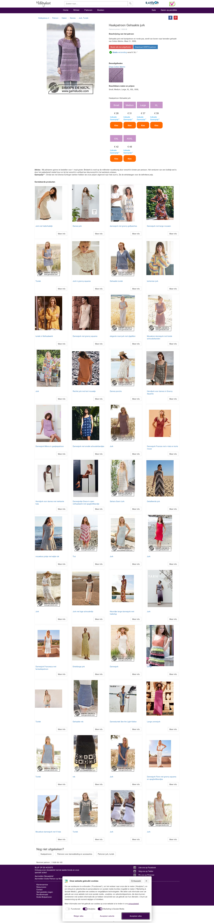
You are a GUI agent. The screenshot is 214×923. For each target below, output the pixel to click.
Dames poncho (116, 391)
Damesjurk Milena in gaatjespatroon (50, 446)
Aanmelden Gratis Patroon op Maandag (50, 878)
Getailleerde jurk (153, 501)
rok (74, 776)
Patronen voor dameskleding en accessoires (74, 854)
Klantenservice (42, 884)
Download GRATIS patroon (145, 47)
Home (65, 10)
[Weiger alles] (146, 881)
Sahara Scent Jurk (117, 501)
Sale (154, 10)
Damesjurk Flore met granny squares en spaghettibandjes (161, 777)
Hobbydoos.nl (43, 18)
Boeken (100, 10)
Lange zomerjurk (153, 721)
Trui (74, 556)
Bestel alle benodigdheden (120, 47)
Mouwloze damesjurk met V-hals (48, 831)
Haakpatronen (46, 854)
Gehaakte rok (78, 721)
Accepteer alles (136, 916)
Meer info (61, 233)
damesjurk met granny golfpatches (123, 226)
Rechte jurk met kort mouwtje (84, 391)
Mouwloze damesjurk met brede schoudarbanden (159, 337)
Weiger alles (78, 916)
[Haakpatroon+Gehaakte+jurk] (169, 17)
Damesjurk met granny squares (85, 336)
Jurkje (149, 666)
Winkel (76, 10)
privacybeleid (133, 903)
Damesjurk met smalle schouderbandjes (88, 446)
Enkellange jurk (79, 666)
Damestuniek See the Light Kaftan (123, 721)
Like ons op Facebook (147, 867)
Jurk (37, 391)
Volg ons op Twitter (145, 871)
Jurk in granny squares (82, 281)
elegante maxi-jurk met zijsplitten (122, 336)
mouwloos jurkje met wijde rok (47, 556)
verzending (120, 52)
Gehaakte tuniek (116, 281)
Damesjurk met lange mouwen (159, 226)
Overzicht (137, 881)
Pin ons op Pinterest (146, 875)
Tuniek (38, 281)
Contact (39, 889)
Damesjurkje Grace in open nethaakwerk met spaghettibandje (86, 502)
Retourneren (41, 887)
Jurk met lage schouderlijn (83, 611)
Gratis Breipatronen (44, 897)
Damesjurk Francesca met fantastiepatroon (46, 667)
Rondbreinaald (42, 894)
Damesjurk (114, 666)
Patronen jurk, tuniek (106, 854)
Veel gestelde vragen (44, 892)
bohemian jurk (152, 281)
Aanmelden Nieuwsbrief (44, 876)
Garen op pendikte (169, 10)
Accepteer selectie (107, 916)
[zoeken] (130, 3)
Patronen (88, 10)
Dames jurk (77, 226)
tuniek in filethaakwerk (44, 336)
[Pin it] (175, 17)
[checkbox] (72, 909)
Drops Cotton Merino (117, 66)
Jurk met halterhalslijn (44, 226)
